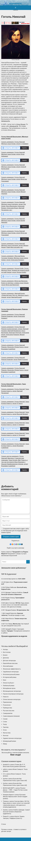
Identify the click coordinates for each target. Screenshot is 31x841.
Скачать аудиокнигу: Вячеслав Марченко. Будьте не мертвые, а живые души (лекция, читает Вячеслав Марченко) (15, 283)
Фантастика (6, 733)
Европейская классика (10, 663)
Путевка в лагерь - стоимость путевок (13, 829)
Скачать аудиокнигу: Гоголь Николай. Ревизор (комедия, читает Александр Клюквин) (13, 316)
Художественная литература (12, 738)
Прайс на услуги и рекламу (15, 548)
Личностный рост (8, 683)
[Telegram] (14, 544)
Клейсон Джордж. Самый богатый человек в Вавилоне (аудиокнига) (16, 812)
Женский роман (8, 666)
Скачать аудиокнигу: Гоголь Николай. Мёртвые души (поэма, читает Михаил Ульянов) (13, 192)
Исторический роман (9, 677)
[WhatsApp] (18, 544)
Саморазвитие (7, 713)
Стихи (5, 721)
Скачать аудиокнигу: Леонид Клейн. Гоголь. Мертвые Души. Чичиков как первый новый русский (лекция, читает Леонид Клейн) (15, 270)
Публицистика (7, 708)
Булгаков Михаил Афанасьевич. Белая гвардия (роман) (15, 796)
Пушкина (25, 64)
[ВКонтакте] (10, 544)
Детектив (6, 658)
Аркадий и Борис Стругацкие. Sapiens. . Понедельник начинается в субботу (15, 631)
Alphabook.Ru (5, 121)
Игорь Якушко (20, 124)
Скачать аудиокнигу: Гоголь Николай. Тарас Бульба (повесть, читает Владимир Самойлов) (15, 446)
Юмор (5, 744)
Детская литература (9, 660)
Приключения (7, 702)
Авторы (5, 649)
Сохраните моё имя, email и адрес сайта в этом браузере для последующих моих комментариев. (15, 530)
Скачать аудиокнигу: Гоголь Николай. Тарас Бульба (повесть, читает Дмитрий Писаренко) (15, 391)
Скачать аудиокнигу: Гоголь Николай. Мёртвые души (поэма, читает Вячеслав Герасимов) (14, 179)
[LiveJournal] (22, 544)
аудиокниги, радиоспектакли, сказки (15, 4)
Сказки (5, 719)
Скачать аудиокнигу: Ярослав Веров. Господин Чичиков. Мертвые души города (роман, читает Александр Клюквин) (14, 258)
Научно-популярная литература (13, 694)
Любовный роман (8, 685)
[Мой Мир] (20, 544)
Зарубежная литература (11, 672)
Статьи (3, 824)
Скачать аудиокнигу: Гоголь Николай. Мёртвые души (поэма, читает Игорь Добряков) (13, 154)
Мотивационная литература (12, 691)
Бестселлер (7, 652)
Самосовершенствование (11, 716)
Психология (7, 705)
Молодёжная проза (9, 688)
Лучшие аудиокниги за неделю (14, 636)
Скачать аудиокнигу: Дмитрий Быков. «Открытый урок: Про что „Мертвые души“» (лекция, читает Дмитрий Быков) (15, 295)
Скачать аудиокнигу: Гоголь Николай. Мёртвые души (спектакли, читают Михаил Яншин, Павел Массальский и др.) (14, 245)
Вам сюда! (15, 754)
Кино (4, 680)
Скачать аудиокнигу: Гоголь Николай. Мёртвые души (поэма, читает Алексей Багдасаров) (13, 167)
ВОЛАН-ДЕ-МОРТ (8, 788)
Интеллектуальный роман (11, 674)
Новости (5, 697)
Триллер (5, 727)
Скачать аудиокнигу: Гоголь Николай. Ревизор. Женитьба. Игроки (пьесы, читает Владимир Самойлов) (14, 347)
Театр (5, 724)
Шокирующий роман (9, 741)
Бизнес (5, 655)
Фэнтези (5, 735)
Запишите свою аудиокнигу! (13, 568)
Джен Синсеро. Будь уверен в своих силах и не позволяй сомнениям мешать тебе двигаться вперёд (15, 605)
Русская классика (8, 710)
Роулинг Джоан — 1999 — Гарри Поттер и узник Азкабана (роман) (15, 790)
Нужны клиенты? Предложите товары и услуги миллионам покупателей (14, 553)
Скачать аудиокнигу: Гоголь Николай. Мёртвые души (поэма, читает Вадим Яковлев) (13, 220)
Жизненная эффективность (12, 669)
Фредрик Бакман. (17, 610)
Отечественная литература (11, 699)
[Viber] (16, 544)
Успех (5, 730)
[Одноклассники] (12, 544)
